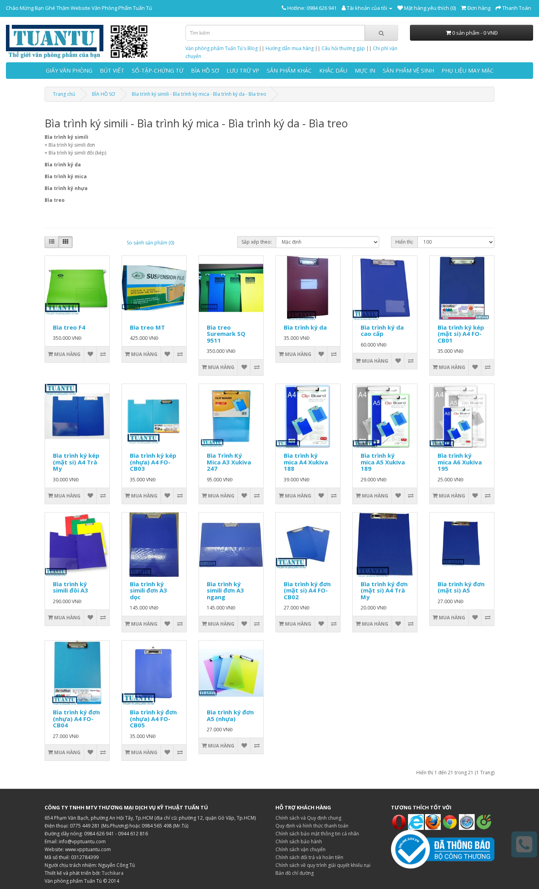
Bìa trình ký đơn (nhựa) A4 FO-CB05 (153, 718)
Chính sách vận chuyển (300, 849)
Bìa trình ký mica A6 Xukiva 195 (460, 461)
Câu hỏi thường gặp (343, 48)
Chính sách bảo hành (298, 841)
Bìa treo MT (147, 327)
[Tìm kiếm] (381, 33)
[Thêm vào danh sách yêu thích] (90, 354)
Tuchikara (113, 873)
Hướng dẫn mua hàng (290, 48)
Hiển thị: (404, 242)
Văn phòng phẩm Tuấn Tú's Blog (221, 48)
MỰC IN (365, 70)
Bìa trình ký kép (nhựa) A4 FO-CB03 (153, 461)
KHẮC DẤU (333, 70)
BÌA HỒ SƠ (205, 70)
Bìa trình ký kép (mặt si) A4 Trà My (76, 461)
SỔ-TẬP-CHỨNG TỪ (157, 70)
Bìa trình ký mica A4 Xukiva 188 (306, 461)
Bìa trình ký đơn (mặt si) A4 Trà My (384, 590)
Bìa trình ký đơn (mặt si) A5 (461, 587)
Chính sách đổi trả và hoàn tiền (309, 857)
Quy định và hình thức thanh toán (311, 825)
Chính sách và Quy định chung (308, 817)
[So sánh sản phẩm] (102, 354)
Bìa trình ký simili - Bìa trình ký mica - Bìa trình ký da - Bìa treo (199, 94)
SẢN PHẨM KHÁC (289, 70)
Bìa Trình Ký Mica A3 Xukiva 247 (229, 461)
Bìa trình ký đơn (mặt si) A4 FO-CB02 (307, 590)
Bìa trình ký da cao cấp (382, 330)
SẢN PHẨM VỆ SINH (408, 70)
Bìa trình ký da (305, 327)
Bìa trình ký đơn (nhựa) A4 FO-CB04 (76, 718)
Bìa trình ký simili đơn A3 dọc (148, 590)
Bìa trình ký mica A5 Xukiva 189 (383, 461)
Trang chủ (64, 94)
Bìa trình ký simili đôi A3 (70, 587)
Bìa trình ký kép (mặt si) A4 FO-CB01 (461, 333)
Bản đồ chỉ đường (294, 873)
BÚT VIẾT (112, 70)
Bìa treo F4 (69, 327)
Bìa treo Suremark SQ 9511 (226, 333)
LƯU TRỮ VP (242, 70)
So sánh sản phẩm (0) (150, 242)
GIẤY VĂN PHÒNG (69, 70)
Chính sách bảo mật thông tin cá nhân (317, 833)
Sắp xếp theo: (256, 242)
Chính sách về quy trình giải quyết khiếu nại (323, 865)
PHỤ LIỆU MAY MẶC (468, 70)
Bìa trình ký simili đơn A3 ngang (225, 590)
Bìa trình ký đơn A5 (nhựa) (230, 715)
